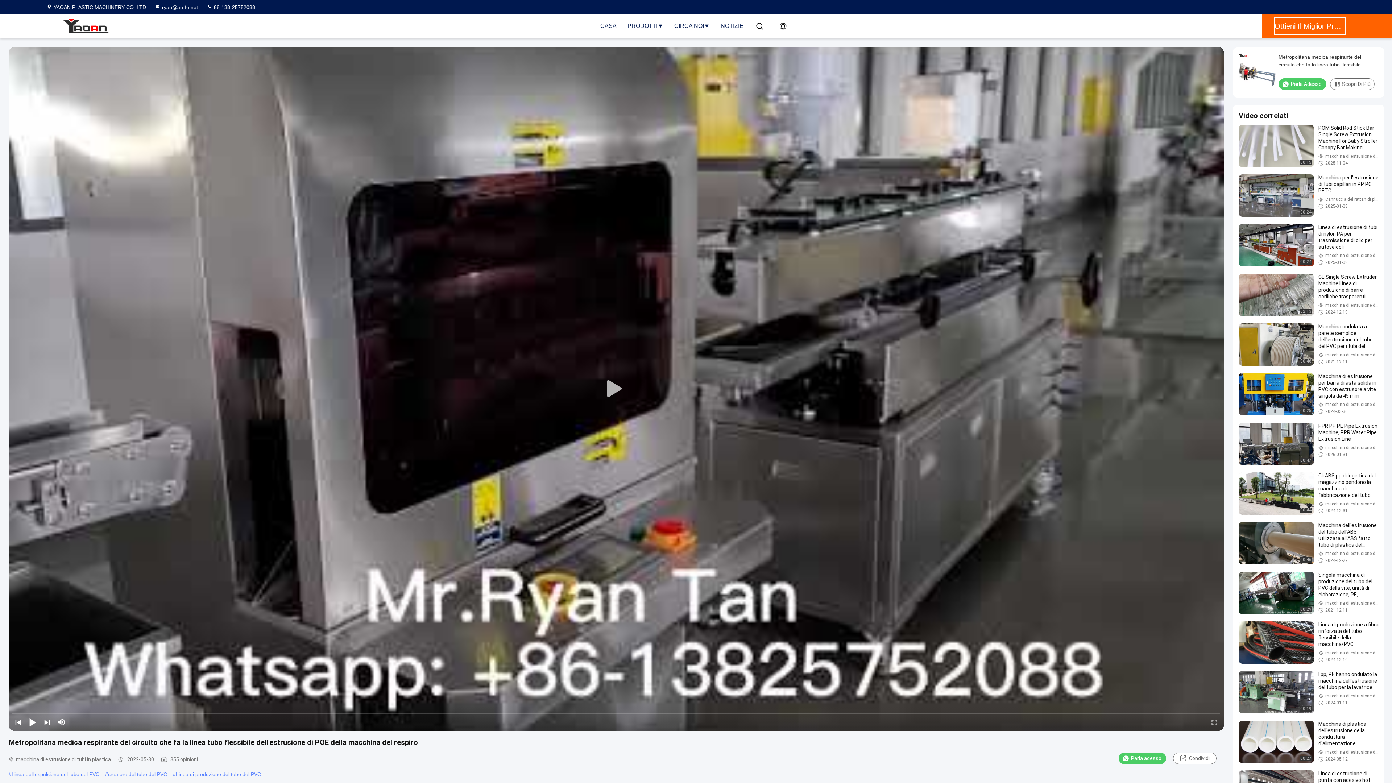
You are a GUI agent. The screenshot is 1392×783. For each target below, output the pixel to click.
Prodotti (642, 26)
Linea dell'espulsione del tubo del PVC (55, 774)
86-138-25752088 (233, 7)
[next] (47, 722)
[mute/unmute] (61, 722)
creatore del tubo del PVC (137, 774)
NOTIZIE (732, 26)
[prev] (18, 722)
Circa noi (689, 26)
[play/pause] (32, 722)
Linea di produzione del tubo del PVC (218, 774)
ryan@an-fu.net (180, 7)
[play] (616, 389)
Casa (608, 26)
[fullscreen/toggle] (1214, 722)
